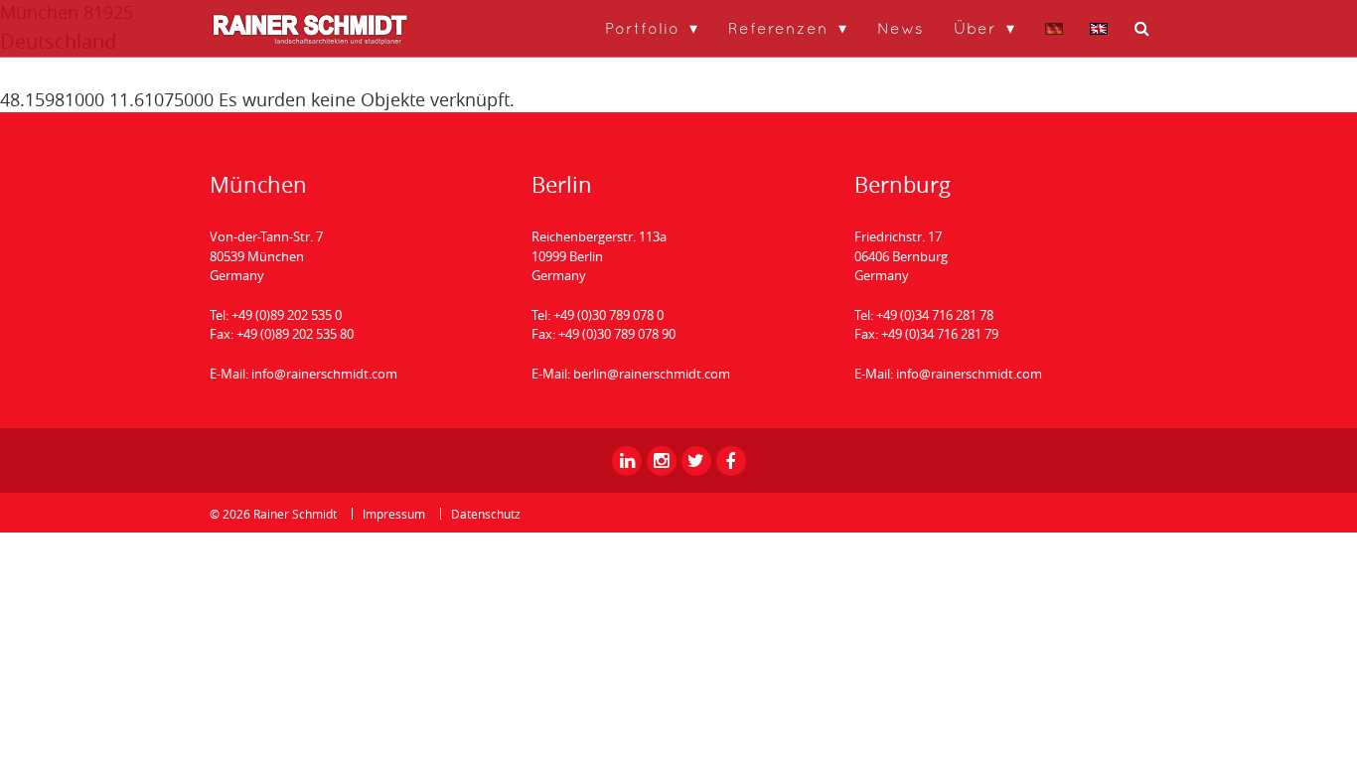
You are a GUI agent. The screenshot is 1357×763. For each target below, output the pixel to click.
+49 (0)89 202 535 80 (295, 334)
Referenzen (778, 28)
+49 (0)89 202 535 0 (286, 315)
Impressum (394, 514)
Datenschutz (486, 514)
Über (975, 28)
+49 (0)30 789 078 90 (617, 334)
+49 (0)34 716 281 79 (939, 334)
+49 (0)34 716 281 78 (934, 315)
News (900, 28)
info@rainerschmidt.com (324, 373)
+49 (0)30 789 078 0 (608, 315)
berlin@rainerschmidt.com (651, 373)
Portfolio (642, 28)
